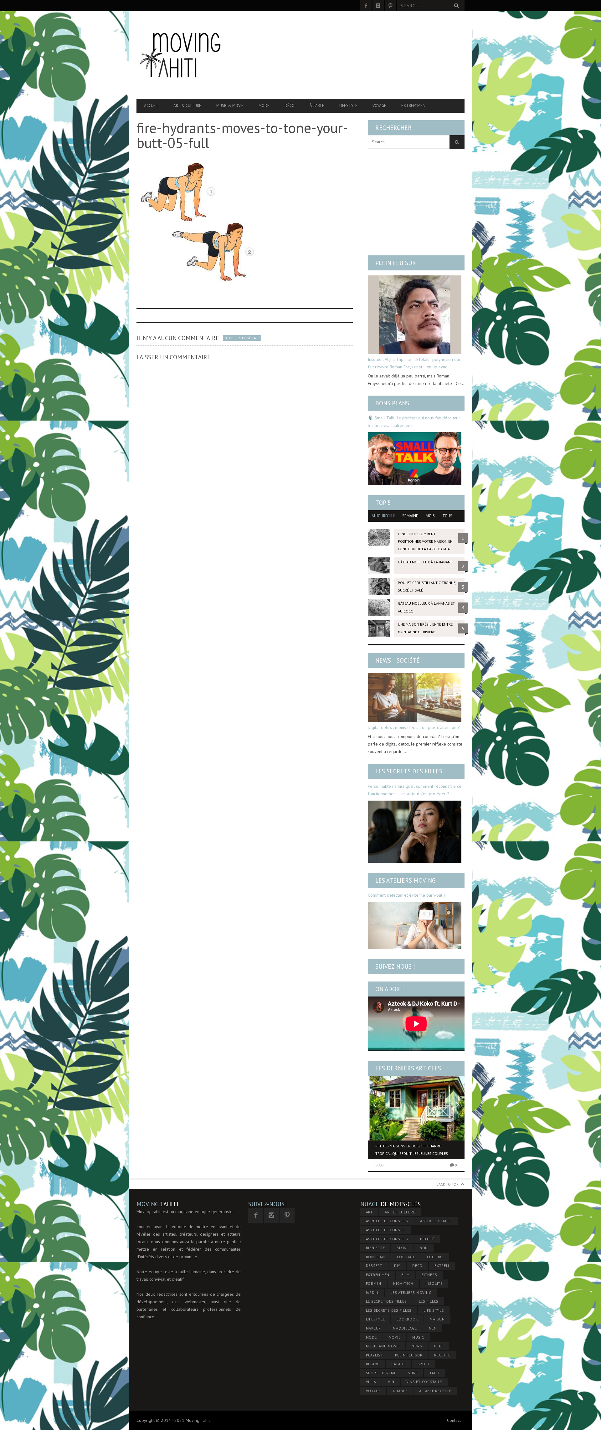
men (433, 1328)
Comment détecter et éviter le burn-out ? (407, 895)
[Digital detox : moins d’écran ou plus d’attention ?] (414, 697)
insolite (434, 1283)
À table (317, 105)
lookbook (407, 1319)
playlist (374, 1355)
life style (434, 1310)
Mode (264, 105)
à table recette (435, 1390)
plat (438, 1346)
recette (442, 1355)
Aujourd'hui (383, 516)
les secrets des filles (389, 1310)
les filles (429, 1301)
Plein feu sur (395, 263)
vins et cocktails (424, 1381)
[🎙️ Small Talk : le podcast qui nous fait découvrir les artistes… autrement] (414, 458)
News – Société (397, 660)
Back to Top (447, 1184)
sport (424, 1363)
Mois (430, 516)
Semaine (410, 516)
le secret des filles (386, 1301)
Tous (447, 516)
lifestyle (375, 1319)
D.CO (379, 1165)
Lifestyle (348, 105)
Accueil (151, 105)
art (369, 1212)
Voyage (379, 105)
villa (371, 1381)
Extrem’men (413, 105)
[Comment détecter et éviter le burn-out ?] (414, 925)
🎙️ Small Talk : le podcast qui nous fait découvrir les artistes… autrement (414, 421)
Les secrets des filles (408, 771)
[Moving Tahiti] (185, 55)
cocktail (406, 1256)
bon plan (375, 1256)
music (418, 1337)
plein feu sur (409, 1355)
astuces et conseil (386, 1230)
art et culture (400, 1212)
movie (395, 1337)
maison (437, 1319)
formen (374, 1283)
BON (424, 1247)
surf (413, 1373)
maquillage (405, 1328)
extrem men (378, 1274)
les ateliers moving (410, 1292)
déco (417, 1265)
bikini (402, 1247)
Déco (290, 105)
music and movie (383, 1346)
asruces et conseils (387, 1220)
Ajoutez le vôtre (242, 338)
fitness (429, 1274)
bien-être (375, 1247)
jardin (372, 1292)
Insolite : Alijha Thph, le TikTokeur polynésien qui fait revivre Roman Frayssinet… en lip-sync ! (414, 363)
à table (400, 1390)
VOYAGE (373, 1390)
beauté (427, 1239)
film (405, 1274)
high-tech (403, 1283)
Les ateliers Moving (405, 880)
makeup (373, 1328)
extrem (441, 1265)
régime (373, 1363)
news (417, 1346)
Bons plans (392, 403)
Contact (454, 1420)
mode (371, 1337)
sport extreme (381, 1373)
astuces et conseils (387, 1239)
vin (391, 1381)
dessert (374, 1265)
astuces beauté (436, 1220)
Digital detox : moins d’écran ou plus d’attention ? (414, 727)
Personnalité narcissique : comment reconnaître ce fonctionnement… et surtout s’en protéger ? (414, 790)
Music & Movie (230, 105)
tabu (434, 1373)
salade (398, 1363)
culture (435, 1256)
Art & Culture (187, 105)
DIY (397, 1265)
